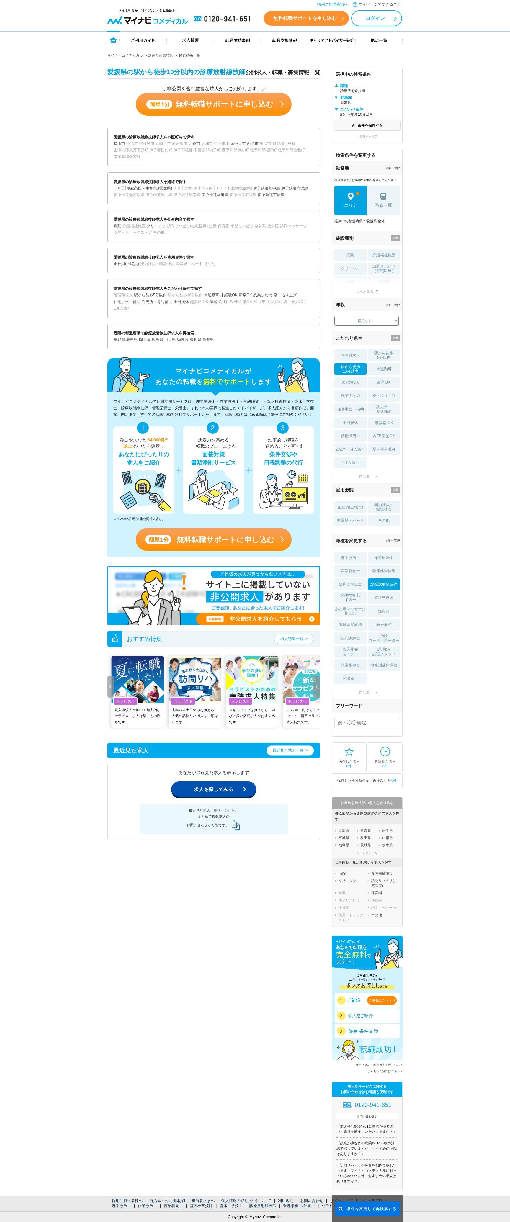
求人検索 (190, 40)
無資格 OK (384, 423)
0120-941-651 (223, 19)
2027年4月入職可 (350, 449)
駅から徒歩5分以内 (383, 355)
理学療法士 (121, 1205)
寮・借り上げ (383, 395)
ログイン (375, 18)
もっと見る (364, 291)
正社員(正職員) (350, 507)
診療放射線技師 (160, 55)
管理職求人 (350, 355)
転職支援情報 (284, 40)
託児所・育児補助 (384, 409)
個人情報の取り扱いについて (246, 1200)
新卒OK (383, 382)
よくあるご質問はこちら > (385, 1071)
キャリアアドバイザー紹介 (332, 40)
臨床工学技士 (231, 1205)
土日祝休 (350, 423)
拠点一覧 (379, 40)
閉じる (364, 476)
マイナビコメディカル (125, 55)
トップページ (113, 40)
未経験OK (350, 382)
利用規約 (285, 1200)
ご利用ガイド (143, 40)
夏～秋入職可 (383, 449)
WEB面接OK (384, 436)
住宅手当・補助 (350, 409)
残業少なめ (350, 395)
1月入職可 (350, 462)
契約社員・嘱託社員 (383, 507)
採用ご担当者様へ (332, 4)
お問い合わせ (311, 1200)
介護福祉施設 (383, 255)
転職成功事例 (237, 40)
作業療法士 (147, 1205)
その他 (384, 520)
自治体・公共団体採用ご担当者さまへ (182, 1200)
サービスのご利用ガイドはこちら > (379, 1064)
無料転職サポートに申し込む (212, 104)
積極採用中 (350, 436)
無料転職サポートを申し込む (305, 18)
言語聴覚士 (173, 1205)
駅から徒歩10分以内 (350, 369)
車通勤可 (384, 369)
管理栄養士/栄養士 (299, 1205)
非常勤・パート (350, 520)
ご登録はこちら (380, 1000)
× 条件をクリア (367, 136)
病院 (350, 255)
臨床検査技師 (201, 1205)
